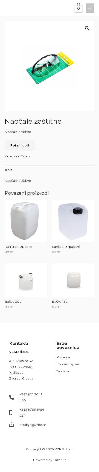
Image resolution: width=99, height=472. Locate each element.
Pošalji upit (19, 145)
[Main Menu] (90, 8)
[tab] (49, 170)
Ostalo (25, 156)
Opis (8, 170)
